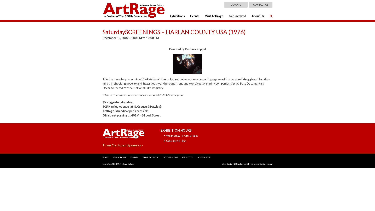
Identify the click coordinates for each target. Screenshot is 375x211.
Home (106, 157)
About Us (258, 16)
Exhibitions (177, 16)
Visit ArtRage (214, 16)
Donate (236, 4)
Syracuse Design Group (261, 164)
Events (194, 16)
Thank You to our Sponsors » (123, 145)
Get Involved (237, 16)
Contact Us (260, 4)
